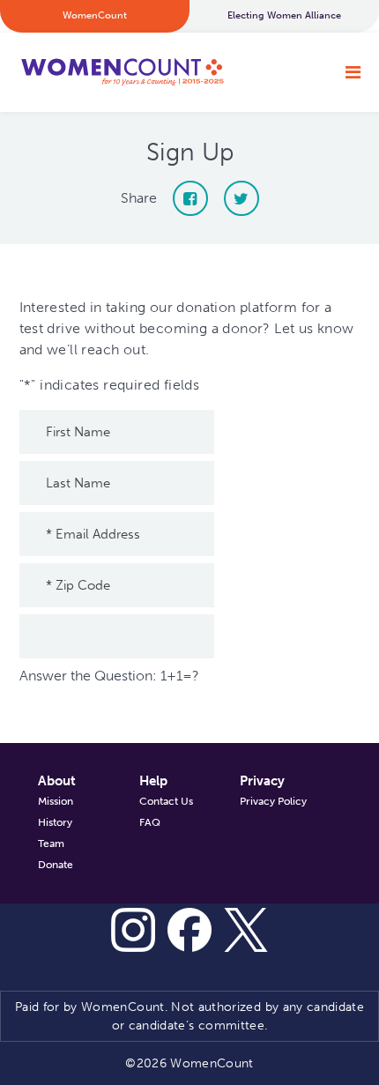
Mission (55, 801)
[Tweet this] (241, 198)
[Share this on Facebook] (190, 198)
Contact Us (166, 801)
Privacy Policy (273, 801)
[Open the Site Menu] (353, 72)
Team (51, 843)
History (55, 822)
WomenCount (121, 72)
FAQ (149, 822)
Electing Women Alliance (284, 15)
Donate (55, 864)
